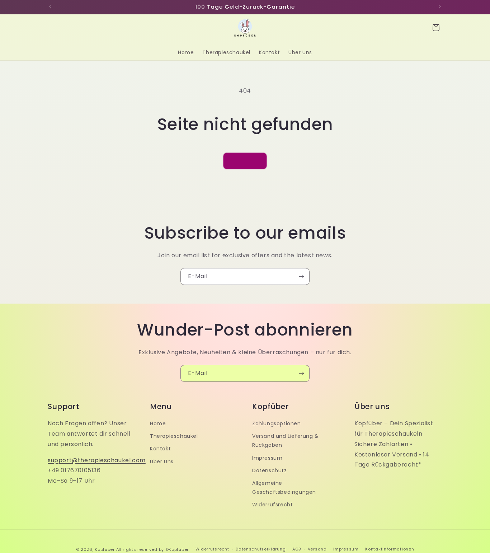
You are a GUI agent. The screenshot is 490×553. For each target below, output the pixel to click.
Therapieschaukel (174, 436)
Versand (317, 549)
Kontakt (160, 448)
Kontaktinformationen (389, 549)
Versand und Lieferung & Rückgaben (285, 440)
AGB (296, 549)
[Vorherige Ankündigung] (50, 7)
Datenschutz (269, 470)
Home (158, 423)
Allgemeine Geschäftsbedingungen (284, 487)
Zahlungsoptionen (276, 423)
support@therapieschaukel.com (97, 460)
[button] (436, 28)
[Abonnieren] (301, 276)
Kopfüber (105, 549)
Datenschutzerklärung (261, 549)
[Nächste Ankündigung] (440, 7)
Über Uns (162, 461)
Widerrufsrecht (272, 504)
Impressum (267, 457)
